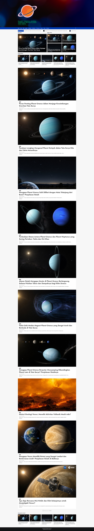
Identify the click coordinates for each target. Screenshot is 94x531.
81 (49, 510)
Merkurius (33, 28)
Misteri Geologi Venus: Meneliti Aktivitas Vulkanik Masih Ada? (45, 414)
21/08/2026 (23, 285)
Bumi (18, 28)
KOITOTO (49, 529)
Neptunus (29, 28)
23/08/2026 (51, 51)
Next (50, 510)
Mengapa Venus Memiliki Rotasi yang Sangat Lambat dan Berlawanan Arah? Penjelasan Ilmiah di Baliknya (42, 457)
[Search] (75, 28)
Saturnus (47, 28)
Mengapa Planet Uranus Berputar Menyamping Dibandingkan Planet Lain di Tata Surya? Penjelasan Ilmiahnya (44, 371)
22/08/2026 (30, 51)
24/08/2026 (34, 65)
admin (27, 51)
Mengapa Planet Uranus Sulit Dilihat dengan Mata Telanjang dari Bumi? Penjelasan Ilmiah (54, 50)
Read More (20, 154)
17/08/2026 (23, 460)
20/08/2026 (23, 329)
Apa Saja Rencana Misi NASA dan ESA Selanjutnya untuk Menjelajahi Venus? (42, 502)
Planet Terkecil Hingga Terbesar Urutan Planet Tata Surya (27, 22)
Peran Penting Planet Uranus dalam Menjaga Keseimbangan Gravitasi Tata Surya (48, 30)
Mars (21, 28)
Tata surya (38, 28)
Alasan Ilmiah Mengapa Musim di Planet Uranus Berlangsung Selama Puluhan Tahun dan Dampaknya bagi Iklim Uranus (70, 63)
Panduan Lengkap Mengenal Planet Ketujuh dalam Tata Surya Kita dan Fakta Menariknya (73, 30)
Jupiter (26, 28)
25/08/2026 (22, 65)
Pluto (23, 28)
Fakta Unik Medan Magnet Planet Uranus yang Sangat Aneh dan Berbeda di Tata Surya (45, 326)
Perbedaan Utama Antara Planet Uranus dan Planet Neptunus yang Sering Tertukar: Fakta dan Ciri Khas (40, 48)
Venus (44, 28)
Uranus (42, 28)
